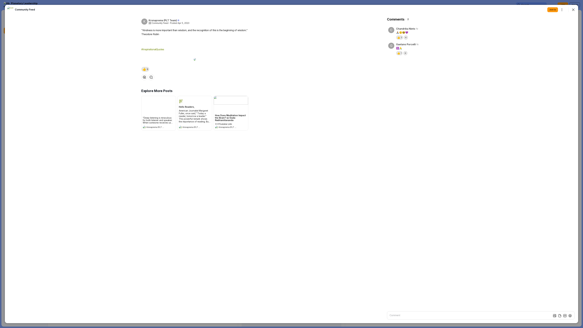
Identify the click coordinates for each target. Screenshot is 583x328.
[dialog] (291, 164)
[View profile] (144, 127)
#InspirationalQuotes (152, 49)
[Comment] (151, 77)
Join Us (552, 10)
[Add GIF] (565, 315)
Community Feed (160, 23)
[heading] (156, 127)
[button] (145, 69)
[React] (144, 77)
